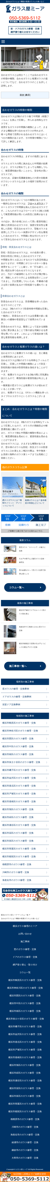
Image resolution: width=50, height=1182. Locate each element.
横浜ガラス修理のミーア (25, 926)
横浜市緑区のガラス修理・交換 (17, 817)
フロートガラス (35, 203)
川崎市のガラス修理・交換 (15, 872)
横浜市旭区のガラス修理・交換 (17, 809)
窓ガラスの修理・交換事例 (15, 689)
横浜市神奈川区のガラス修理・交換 (20, 731)
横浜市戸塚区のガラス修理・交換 (19, 793)
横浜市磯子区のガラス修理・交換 (19, 770)
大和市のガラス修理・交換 (25, 1158)
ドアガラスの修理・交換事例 (16, 696)
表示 (27, 95)
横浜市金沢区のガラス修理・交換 (19, 778)
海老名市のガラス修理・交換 (16, 880)
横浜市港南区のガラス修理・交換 (19, 801)
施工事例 (25, 941)
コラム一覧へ (16, 587)
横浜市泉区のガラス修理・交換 (17, 841)
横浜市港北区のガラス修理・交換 (19, 786)
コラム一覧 (25, 972)
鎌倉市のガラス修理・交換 (25, 1150)
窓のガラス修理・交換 (25, 949)
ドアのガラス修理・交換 (25, 957)
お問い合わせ (25, 934)
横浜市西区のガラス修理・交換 (17, 738)
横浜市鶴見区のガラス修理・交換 (19, 723)
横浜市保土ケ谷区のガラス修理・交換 (21, 762)
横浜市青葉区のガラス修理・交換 (19, 848)
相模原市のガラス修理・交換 (16, 864)
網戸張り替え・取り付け (25, 964)
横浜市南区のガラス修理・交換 (17, 754)
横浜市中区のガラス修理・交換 (17, 746)
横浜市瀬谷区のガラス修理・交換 (19, 825)
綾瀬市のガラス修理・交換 (25, 1142)
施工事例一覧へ (18, 666)
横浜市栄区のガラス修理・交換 (17, 833)
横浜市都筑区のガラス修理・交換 (19, 856)
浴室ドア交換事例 (11, 704)
